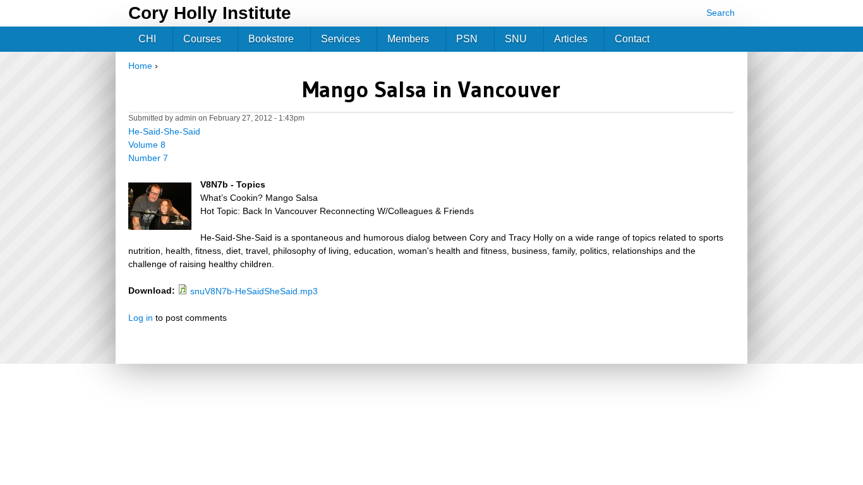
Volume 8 (147, 145)
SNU (516, 38)
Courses (202, 38)
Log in (140, 318)
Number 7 (148, 158)
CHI (147, 38)
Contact (632, 38)
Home (140, 66)
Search (720, 13)
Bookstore (271, 38)
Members (408, 38)
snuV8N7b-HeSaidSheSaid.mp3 (254, 291)
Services (340, 38)
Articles (571, 38)
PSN (467, 38)
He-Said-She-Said (164, 131)
